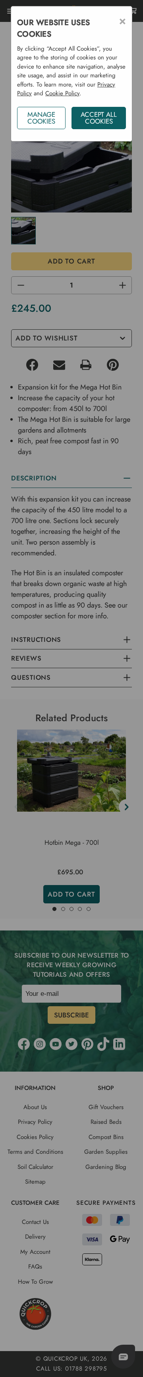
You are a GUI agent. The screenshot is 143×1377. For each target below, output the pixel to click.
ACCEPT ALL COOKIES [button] (99, 118)
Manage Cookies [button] (41, 118)
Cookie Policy (62, 93)
